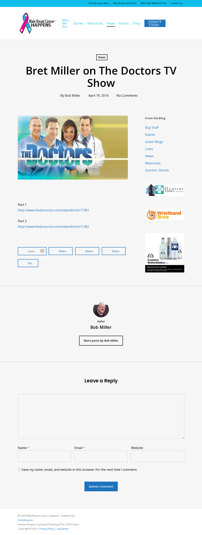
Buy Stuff (152, 127)
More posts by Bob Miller (101, 340)
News (102, 57)
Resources (153, 163)
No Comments (127, 95)
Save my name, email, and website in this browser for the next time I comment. (79, 469)
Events (150, 134)
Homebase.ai (25, 520)
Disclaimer (63, 528)
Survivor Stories (157, 170)
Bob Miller (72, 95)
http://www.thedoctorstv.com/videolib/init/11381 (53, 210)
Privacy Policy (46, 528)
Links (149, 149)
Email (79, 448)
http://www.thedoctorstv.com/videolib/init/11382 (53, 226)
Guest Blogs (154, 142)
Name (23, 448)
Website (137, 448)
